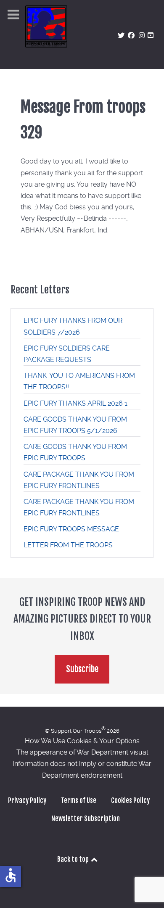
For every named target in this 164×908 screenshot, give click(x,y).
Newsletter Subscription (85, 818)
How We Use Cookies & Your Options (82, 741)
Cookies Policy (130, 800)
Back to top (73, 859)
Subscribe (82, 669)
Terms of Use (78, 800)
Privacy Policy (27, 800)
